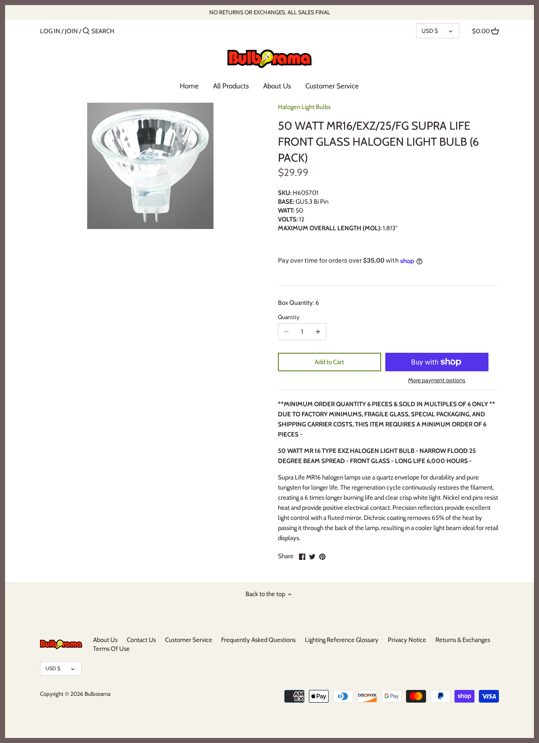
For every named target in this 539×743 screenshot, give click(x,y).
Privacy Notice (407, 640)
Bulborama (97, 693)
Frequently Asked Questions (258, 640)
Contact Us (141, 640)
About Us (105, 640)
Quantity (288, 317)
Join (71, 31)
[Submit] (86, 31)
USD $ (430, 30)
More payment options (436, 380)
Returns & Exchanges (462, 640)
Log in (50, 31)
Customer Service (188, 640)
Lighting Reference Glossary (342, 640)
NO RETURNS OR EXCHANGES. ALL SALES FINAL (269, 12)
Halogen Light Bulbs (304, 107)
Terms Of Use (111, 648)
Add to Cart (329, 362)
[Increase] (318, 332)
